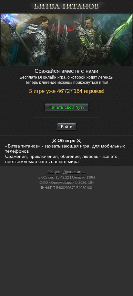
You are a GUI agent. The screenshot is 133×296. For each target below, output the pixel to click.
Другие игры (74, 172)
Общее (53, 172)
